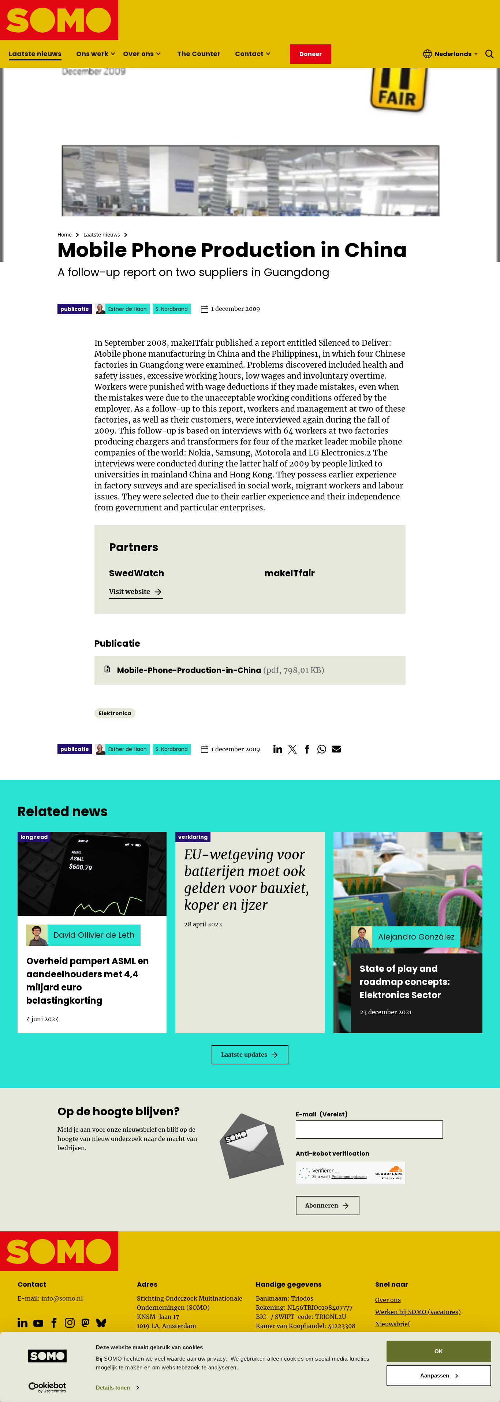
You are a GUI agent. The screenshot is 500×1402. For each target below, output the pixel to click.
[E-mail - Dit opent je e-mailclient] (336, 749)
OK (438, 1351)
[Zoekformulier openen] (489, 54)
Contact (249, 53)
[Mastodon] (85, 1323)
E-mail (322, 1114)
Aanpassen (434, 1375)
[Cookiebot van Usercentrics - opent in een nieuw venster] (47, 1387)
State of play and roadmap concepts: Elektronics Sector (405, 982)
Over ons (138, 53)
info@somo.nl (62, 1298)
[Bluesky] (101, 1323)
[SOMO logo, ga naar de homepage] (59, 20)
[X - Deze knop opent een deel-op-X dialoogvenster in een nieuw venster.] (292, 749)
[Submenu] (112, 54)
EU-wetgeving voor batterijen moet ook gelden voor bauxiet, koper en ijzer (246, 880)
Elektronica (115, 713)
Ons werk (92, 53)
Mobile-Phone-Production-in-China (189, 670)
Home (64, 234)
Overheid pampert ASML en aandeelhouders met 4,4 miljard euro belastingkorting (87, 981)
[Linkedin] (22, 1323)
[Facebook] (54, 1323)
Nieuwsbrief (392, 1324)
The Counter (198, 53)
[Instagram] (70, 1323)
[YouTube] (38, 1323)
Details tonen (113, 1387)
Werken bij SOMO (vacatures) (418, 1312)
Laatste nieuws (35, 53)
